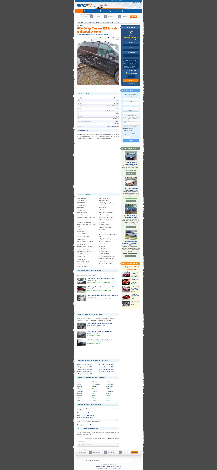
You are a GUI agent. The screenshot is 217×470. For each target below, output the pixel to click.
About (108, 466)
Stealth (110, 395)
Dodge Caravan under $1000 (85, 364)
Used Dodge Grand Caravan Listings (130, 253)
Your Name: (131, 96)
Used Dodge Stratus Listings (131, 198)
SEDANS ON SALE (130, 173)
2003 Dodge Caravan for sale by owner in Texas (102, 278)
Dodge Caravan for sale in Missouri (85, 415)
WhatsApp (103, 37)
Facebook (96, 37)
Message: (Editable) (131, 58)
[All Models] (100, 16)
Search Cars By (115, 11)
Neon (94, 393)
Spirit (109, 389)
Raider (94, 400)
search (133, 16)
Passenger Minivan (113, 98)
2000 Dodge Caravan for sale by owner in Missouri (102, 287)
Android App (99, 466)
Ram (109, 382)
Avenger (80, 382)
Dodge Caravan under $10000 (85, 367)
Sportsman (110, 391)
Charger (80, 393)
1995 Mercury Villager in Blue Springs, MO (100, 340)
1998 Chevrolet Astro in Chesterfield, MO (100, 323)
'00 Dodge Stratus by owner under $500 (131, 189)
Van (109, 400)
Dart (79, 400)
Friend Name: (131, 106)
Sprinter (110, 393)
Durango (95, 382)
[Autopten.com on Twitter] (108, 465)
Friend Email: (131, 110)
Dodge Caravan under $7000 (107, 369)
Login (139, 2)
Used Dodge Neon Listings (130, 170)
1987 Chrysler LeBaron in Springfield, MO (100, 331)
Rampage (110, 386)
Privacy (114, 466)
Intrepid (95, 386)
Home (80, 11)
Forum (132, 11)
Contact (119, 466)
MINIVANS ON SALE (130, 256)
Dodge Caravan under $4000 (85, 374)
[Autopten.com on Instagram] (106, 465)
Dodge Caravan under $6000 (107, 367)
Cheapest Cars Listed (91, 11)
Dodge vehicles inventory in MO (85, 417)
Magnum (95, 391)
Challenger (80, 391)
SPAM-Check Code (131, 70)
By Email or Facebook (128, 128)
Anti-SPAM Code (131, 133)
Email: (131, 47)
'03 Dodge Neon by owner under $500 (130, 216)
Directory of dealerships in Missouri (86, 425)
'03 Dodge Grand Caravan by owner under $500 (130, 243)
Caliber (80, 386)
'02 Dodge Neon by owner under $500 (130, 163)
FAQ (111, 466)
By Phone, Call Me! (128, 130)
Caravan (80, 389)
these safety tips (132, 82)
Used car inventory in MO (83, 413)
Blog (124, 11)
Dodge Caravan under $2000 (85, 369)
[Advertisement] (98, 88)
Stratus (110, 398)
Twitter (110, 37)
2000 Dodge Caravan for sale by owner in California (103, 295)
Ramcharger (111, 384)
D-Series (80, 395)
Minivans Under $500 (112, 126)
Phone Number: (131, 52)
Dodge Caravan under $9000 (107, 371)
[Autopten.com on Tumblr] (113, 465)
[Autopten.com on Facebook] (101, 465)
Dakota (80, 398)
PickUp (95, 398)
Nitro (94, 395)
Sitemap (104, 466)
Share (135, 2)
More (138, 11)
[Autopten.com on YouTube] (111, 465)
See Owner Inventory (131, 39)
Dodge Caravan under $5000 (107, 364)
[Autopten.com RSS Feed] (115, 465)
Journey (95, 389)
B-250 (79, 384)
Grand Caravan (96, 384)
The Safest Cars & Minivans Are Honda (135, 303)
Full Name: (131, 42)
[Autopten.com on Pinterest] (104, 465)
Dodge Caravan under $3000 (85, 371)
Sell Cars (103, 11)
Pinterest (117, 37)
